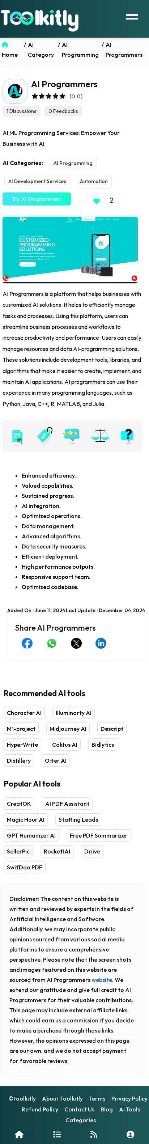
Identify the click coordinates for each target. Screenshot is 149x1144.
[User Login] (130, 1134)
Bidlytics (102, 744)
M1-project (21, 728)
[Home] (19, 1134)
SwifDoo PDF (24, 867)
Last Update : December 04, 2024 (105, 610)
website (101, 979)
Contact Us (79, 1109)
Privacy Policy (129, 1098)
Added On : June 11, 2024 (36, 610)
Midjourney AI (68, 728)
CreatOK (19, 803)
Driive (92, 851)
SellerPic (18, 851)
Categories (80, 1120)
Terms (97, 1098)
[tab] (16, 436)
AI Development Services (37, 181)
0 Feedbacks (63, 111)
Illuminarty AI (73, 712)
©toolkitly (22, 1098)
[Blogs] (93, 1134)
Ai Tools (129, 1109)
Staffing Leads (78, 819)
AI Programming (73, 163)
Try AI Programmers (37, 199)
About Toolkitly (62, 1098)
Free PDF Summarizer (99, 835)
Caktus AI (64, 744)
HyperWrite (22, 744)
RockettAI (57, 851)
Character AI (24, 712)
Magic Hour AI (25, 819)
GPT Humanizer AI (31, 835)
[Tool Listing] (57, 1134)
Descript (112, 728)
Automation (94, 181)
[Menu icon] (132, 16)
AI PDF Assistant (67, 803)
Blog (107, 1109)
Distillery (19, 760)
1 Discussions (22, 111)
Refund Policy (40, 1109)
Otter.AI (56, 760)
